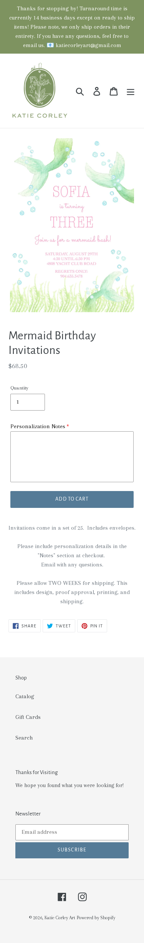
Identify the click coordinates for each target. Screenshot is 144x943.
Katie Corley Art (60, 917)
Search (24, 737)
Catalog (24, 696)
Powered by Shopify (96, 917)
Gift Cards (28, 717)
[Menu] (130, 91)
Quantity (19, 388)
